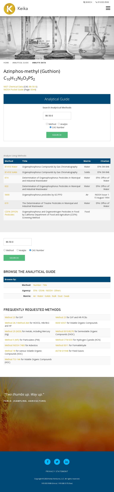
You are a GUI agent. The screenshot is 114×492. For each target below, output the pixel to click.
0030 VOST (61, 322)
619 (7, 203)
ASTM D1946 (62, 350)
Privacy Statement (57, 471)
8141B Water (11, 166)
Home (6, 63)
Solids (47, 296)
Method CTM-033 (64, 339)
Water (40, 296)
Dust (60, 296)
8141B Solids (11, 172)
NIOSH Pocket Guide (13, 89)
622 (7, 186)
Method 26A (23, 322)
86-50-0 (33, 86)
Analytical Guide (21, 63)
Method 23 (10, 317)
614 (7, 177)
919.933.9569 (103, 2)
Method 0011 (62, 345)
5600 (7, 194)
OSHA (41, 290)
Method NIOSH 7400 (15, 345)
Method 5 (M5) (12, 339)
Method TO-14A (12, 359)
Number (37, 285)
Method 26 (10, 322)
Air (34, 296)
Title (45, 285)
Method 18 (10, 350)
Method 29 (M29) (13, 331)
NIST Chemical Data (13, 86)
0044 (33, 89)
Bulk (54, 296)
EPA (35, 290)
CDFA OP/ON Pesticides (11, 213)
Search (88, 2)
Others (57, 290)
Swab (66, 296)
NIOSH (49, 290)
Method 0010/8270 (65, 331)
